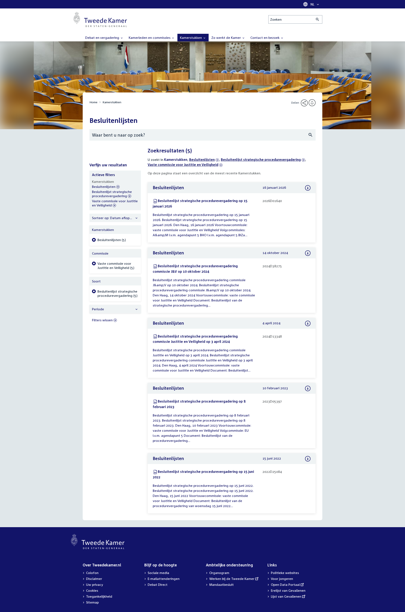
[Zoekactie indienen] (317, 19)
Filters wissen (102, 320)
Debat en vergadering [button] (102, 37)
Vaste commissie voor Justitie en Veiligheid (185, 165)
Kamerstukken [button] (191, 37)
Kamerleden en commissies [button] (150, 37)
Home (93, 102)
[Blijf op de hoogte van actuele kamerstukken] (312, 102)
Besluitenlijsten (202, 159)
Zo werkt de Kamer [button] (226, 37)
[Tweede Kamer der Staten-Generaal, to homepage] (100, 19)
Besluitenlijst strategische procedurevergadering (261, 159)
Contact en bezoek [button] (265, 37)
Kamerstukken (112, 102)
